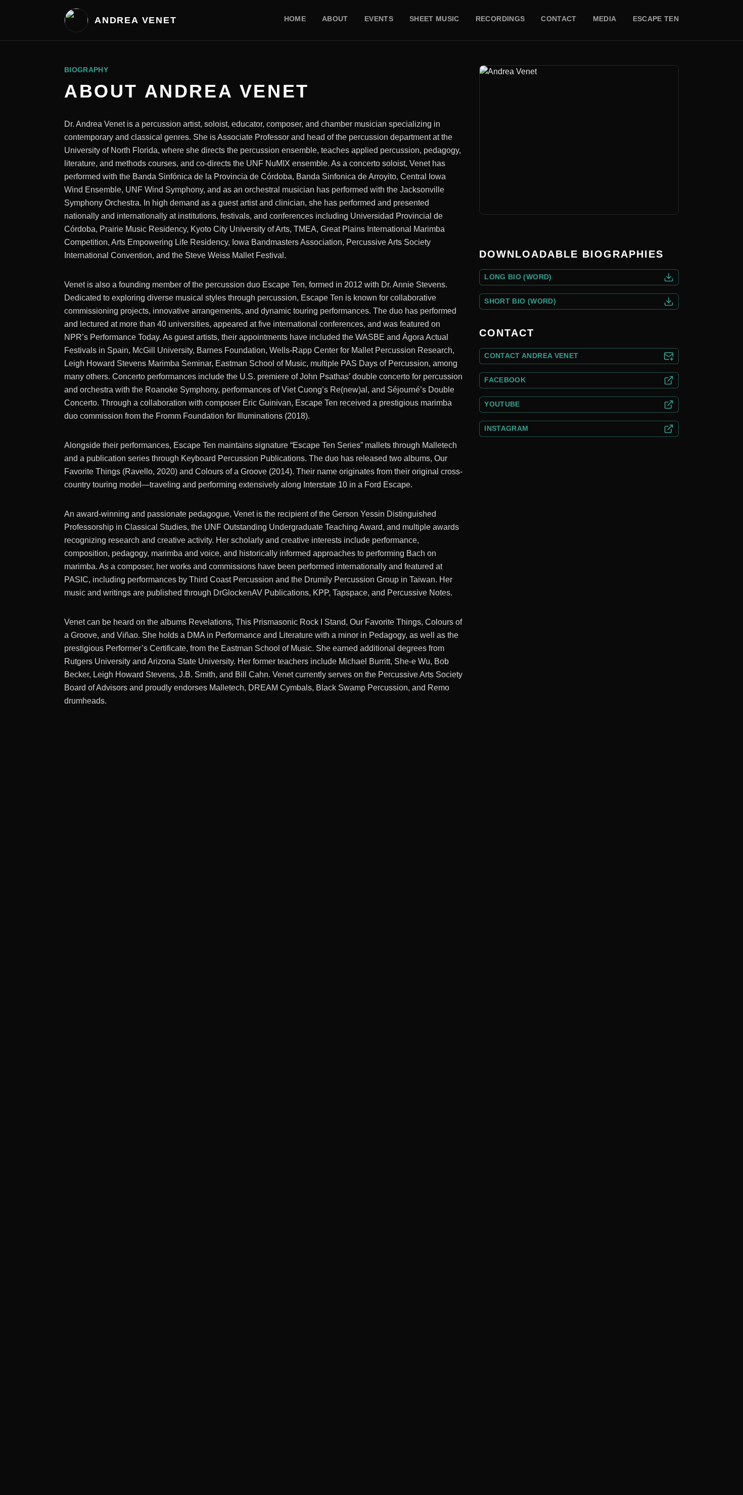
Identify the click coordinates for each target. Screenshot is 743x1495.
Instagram (506, 428)
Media (605, 19)
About (335, 19)
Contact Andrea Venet (531, 356)
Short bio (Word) (520, 301)
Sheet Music (434, 19)
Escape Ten (656, 19)
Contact (558, 19)
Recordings (500, 19)
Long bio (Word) (517, 277)
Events (378, 19)
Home (295, 19)
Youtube (502, 404)
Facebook (505, 380)
